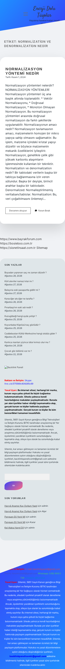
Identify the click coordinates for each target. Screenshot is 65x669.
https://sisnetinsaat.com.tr (18, 248)
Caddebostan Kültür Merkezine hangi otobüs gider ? (31, 333)
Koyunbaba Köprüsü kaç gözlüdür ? (22, 324)
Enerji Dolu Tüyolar (44, 12)
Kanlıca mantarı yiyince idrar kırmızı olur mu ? (27, 342)
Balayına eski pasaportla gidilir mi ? (22, 290)
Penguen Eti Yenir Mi (15, 516)
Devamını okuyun (20, 211)
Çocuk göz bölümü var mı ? (18, 351)
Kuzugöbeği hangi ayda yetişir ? (21, 316)
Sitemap (42, 248)
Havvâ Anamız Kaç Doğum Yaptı (21, 505)
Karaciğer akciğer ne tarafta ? (19, 298)
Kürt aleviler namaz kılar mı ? (19, 281)
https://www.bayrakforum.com (21, 239)
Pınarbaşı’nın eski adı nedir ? (19, 307)
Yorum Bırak (44, 210)
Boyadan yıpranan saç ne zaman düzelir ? (26, 272)
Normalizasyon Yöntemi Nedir (23, 71)
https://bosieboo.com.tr (16, 243)
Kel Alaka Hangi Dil (14, 527)
